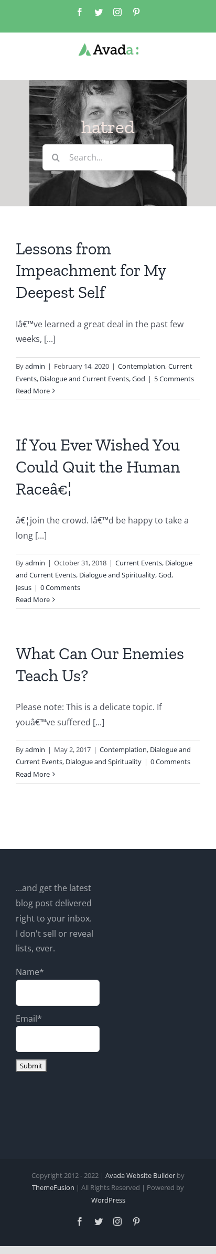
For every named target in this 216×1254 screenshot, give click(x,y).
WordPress (108, 1200)
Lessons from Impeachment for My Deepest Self (91, 270)
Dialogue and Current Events (84, 378)
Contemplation (141, 366)
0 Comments (60, 587)
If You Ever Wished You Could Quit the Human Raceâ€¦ (98, 466)
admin (35, 366)
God (138, 378)
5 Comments (174, 378)
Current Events (138, 562)
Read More (33, 390)
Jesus (23, 587)
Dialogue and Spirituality (117, 575)
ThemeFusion (53, 1187)
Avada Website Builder (140, 1175)
